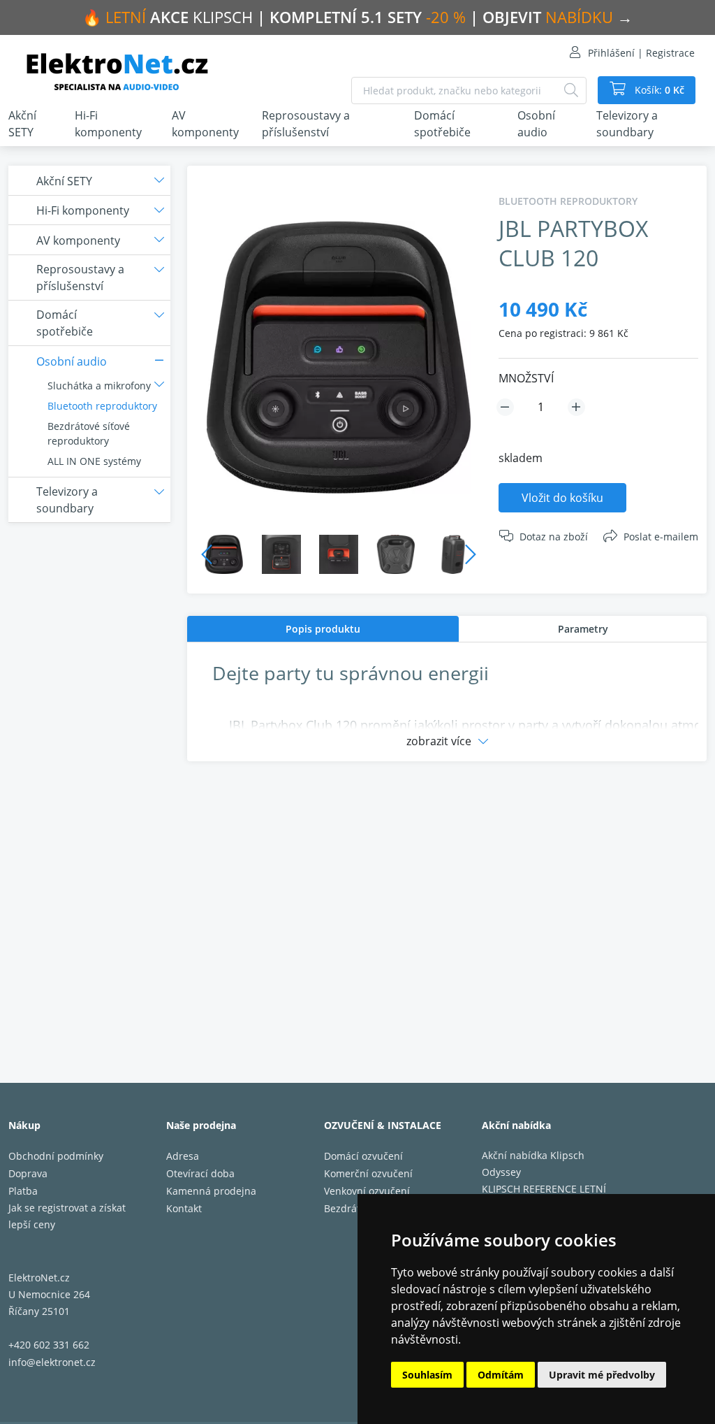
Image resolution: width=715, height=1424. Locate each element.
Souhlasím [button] (427, 1374)
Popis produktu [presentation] (323, 628)
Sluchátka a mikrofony (99, 385)
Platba (23, 1191)
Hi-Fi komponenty (108, 124)
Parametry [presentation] (583, 628)
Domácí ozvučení (363, 1156)
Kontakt (184, 1208)
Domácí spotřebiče (442, 124)
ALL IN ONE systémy (94, 461)
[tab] (323, 629)
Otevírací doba (200, 1173)
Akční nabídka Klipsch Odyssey (533, 1164)
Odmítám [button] (501, 1374)
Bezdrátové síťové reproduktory (88, 433)
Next (470, 554)
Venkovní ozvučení (367, 1191)
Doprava (27, 1173)
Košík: (658, 89)
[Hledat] (571, 90)
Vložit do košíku (562, 497)
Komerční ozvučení (368, 1173)
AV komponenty (205, 124)
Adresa (182, 1156)
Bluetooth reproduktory (102, 405)
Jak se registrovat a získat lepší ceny (67, 1216)
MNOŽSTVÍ (526, 378)
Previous (207, 554)
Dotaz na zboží (553, 536)
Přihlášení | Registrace (641, 52)
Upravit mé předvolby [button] (602, 1374)
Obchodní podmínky (55, 1156)
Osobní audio (536, 124)
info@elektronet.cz (52, 1362)
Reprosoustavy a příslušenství (306, 124)
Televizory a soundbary (627, 124)
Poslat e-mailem (661, 536)
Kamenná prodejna (211, 1191)
